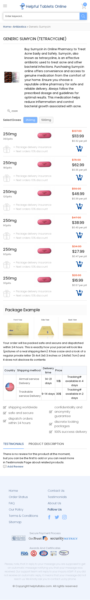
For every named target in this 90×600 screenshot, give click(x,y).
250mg (30, 120)
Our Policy (16, 509)
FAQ (12, 503)
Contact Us (56, 491)
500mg (46, 120)
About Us (54, 503)
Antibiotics (19, 26)
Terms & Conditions (23, 516)
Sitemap (15, 522)
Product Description (46, 444)
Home (7, 26)
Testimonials (13, 444)
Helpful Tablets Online (46, 6)
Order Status (18, 497)
